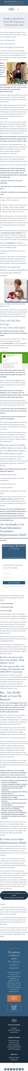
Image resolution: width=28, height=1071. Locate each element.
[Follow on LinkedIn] (14, 1069)
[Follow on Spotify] (22, 1069)
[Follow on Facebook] (11, 1069)
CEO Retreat (11, 243)
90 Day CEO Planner (14, 1040)
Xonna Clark (9, 91)
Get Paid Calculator (14, 1043)
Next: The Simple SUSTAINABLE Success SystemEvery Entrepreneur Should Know (14, 895)
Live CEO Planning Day (14, 1049)
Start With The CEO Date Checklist (14, 1007)
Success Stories (14, 1032)
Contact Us (14, 1060)
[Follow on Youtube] (17, 1069)
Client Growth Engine (14, 1045)
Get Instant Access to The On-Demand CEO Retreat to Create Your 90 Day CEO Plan (14, 3)
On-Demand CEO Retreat (14, 1047)
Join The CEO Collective (14, 1030)
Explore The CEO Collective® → (14, 998)
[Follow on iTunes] (20, 1069)
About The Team (14, 1057)
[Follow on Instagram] (5, 1069)
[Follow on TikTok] (8, 1069)
